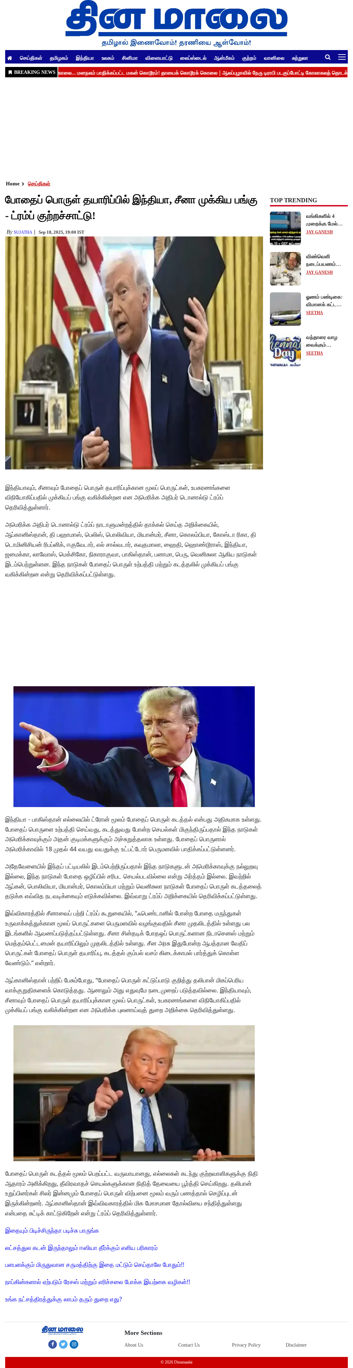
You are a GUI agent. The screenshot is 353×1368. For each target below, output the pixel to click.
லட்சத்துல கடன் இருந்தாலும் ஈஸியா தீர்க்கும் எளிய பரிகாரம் (81, 1247)
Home (13, 183)
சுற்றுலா (300, 57)
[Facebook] (52, 1344)
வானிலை (274, 57)
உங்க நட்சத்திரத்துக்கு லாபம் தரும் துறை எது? (63, 1299)
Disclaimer (296, 1345)
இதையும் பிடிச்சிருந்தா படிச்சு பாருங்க (52, 1230)
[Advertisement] (176, 128)
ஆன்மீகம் (224, 57)
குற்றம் (249, 57)
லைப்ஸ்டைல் (193, 57)
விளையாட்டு (159, 57)
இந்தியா (85, 57)
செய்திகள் (31, 57)
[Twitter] (63, 1344)
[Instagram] (74, 1344)
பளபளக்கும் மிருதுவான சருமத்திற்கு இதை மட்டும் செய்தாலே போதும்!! (94, 1264)
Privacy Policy (246, 1345)
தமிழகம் (59, 57)
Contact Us (189, 1345)
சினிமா (130, 57)
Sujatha (23, 232)
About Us (133, 1345)
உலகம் (108, 57)
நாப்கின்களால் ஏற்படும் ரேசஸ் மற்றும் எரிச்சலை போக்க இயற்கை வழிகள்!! (97, 1282)
